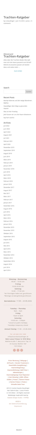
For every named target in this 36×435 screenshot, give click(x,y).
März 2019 (7, 160)
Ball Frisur (24, 370)
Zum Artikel (18, 71)
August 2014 (8, 264)
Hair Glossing (13, 377)
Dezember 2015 (9, 227)
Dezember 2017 (9, 187)
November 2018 (9, 169)
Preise (23, 382)
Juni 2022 (7, 129)
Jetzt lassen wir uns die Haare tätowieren (17, 114)
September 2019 (9, 150)
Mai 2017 (7, 193)
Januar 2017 (8, 203)
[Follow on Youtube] (21, 350)
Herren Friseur (15, 382)
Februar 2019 (8, 163)
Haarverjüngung (12, 375)
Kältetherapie (17, 372)
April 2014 (7, 270)
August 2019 (8, 153)
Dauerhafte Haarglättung (17, 365)
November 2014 (9, 255)
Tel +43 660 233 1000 (18, 334)
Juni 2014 (7, 267)
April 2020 (7, 144)
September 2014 (9, 261)
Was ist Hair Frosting (10, 111)
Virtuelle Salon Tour (18, 384)
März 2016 (7, 218)
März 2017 (7, 196)
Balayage (23, 361)
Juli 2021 (6, 138)
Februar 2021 (8, 141)
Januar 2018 (8, 184)
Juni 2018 (7, 172)
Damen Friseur (24, 379)
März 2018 (7, 178)
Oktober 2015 (8, 233)
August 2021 (8, 135)
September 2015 (9, 236)
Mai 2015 (7, 246)
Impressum (18, 406)
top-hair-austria (9, 118)
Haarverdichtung (13, 370)
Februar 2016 (8, 221)
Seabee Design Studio (14, 398)
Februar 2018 (8, 181)
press (28, 21)
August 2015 (8, 239)
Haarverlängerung (17, 368)
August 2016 (8, 209)
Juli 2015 (6, 243)
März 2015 (7, 252)
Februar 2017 (8, 200)
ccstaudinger (10, 21)
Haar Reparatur (24, 375)
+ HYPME (26, 398)
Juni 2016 (7, 212)
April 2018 (7, 175)
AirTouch (10, 363)
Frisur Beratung (13, 361)
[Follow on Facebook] (14, 350)
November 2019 (9, 147)
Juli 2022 (6, 126)
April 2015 (7, 249)
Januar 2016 (8, 224)
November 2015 (9, 230)
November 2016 (9, 206)
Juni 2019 (7, 156)
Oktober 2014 (8, 258)
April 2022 (7, 132)
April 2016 (7, 215)
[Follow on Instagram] (18, 350)
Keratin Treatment (21, 363)
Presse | (16, 379)
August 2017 (8, 190)
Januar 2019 (8, 166)
